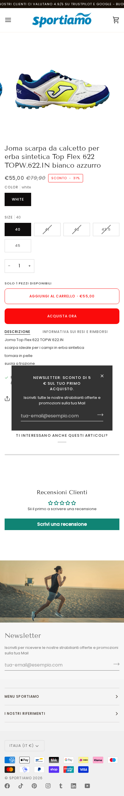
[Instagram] (48, 785)
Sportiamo (20, 777)
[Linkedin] (73, 785)
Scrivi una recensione (62, 524)
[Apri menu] (13, 20)
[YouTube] (87, 785)
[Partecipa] (98, 414)
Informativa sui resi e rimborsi (75, 331)
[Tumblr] (60, 785)
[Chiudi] (104, 376)
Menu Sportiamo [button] (22, 696)
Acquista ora (62, 316)
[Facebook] (7, 785)
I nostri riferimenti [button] (25, 713)
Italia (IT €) (22, 745)
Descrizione (17, 331)
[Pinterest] (34, 785)
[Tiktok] (20, 785)
